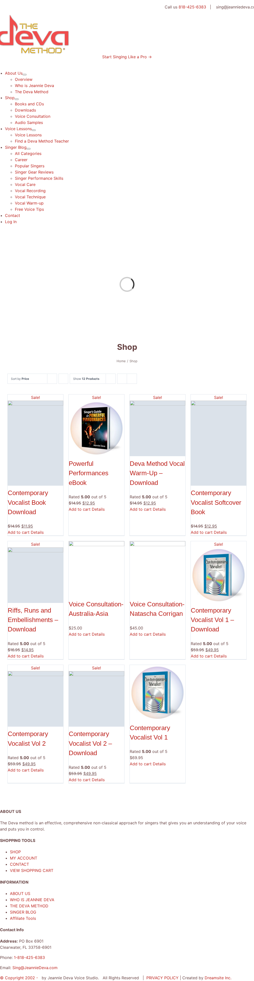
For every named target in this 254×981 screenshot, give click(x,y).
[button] (127, 56)
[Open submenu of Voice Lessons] (34, 130)
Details (37, 532)
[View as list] (132, 379)
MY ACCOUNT (23, 858)
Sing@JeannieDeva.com (35, 967)
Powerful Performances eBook (88, 473)
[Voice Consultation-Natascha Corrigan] (157, 569)
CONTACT (19, 864)
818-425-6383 (192, 6)
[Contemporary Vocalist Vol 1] (157, 692)
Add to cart (19, 532)
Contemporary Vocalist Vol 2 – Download (90, 743)
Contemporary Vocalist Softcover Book (216, 502)
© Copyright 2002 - (19, 977)
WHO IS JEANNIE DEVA (32, 899)
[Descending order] (63, 379)
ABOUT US (20, 893)
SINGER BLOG (23, 912)
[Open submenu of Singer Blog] (29, 148)
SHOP (15, 851)
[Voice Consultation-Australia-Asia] (96, 569)
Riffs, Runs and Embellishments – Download (33, 620)
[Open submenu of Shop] (17, 99)
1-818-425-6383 (29, 957)
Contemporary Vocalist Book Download (28, 502)
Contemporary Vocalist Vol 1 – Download (212, 620)
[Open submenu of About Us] (25, 74)
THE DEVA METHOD (29, 905)
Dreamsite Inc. (218, 977)
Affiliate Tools (23, 918)
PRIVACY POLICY (163, 977)
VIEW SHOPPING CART (31, 870)
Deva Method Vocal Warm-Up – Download (157, 473)
